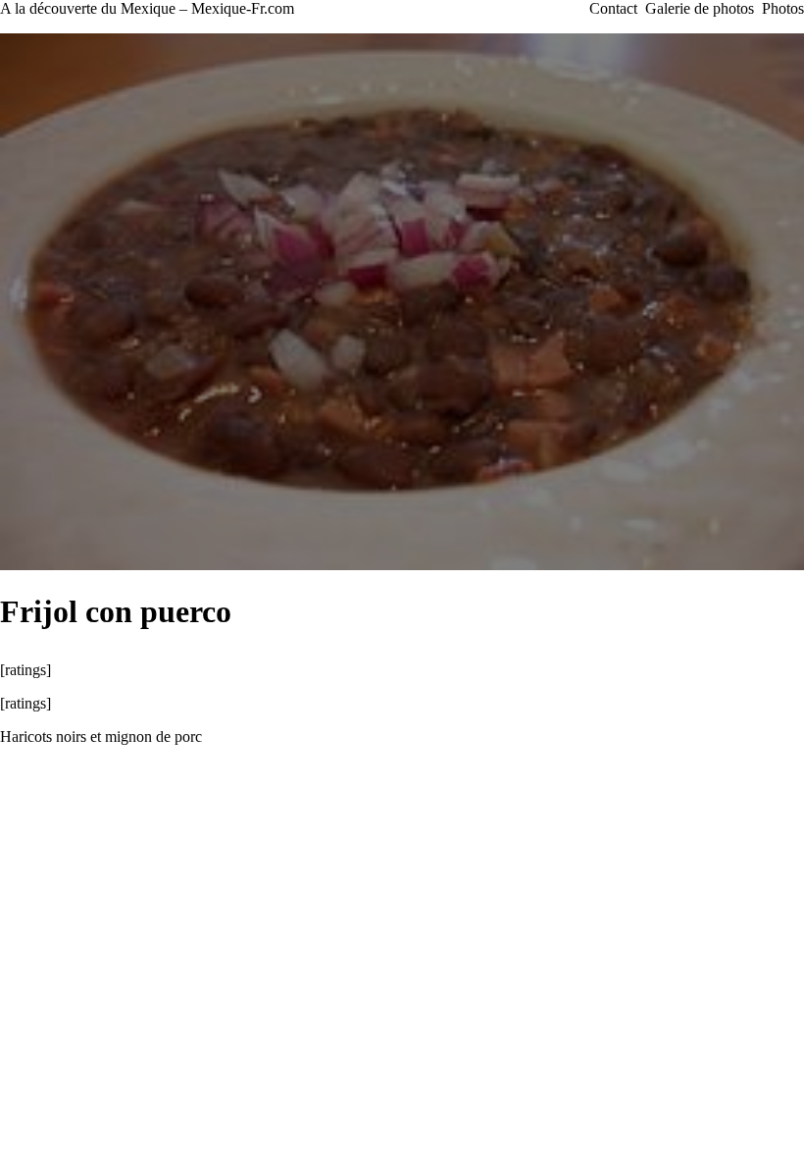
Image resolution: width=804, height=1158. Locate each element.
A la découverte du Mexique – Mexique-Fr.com (147, 8)
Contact (613, 8)
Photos (783, 8)
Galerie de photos (699, 8)
